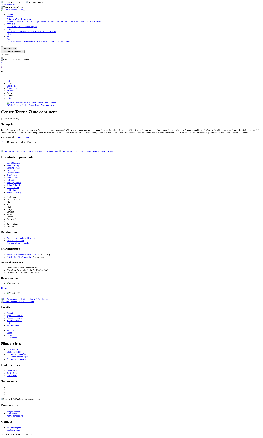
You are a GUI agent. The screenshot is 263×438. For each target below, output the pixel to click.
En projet (89, 22)
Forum (9, 335)
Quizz (55, 41)
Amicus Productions (15, 240)
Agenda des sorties (24, 19)
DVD (9, 26)
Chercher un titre (9, 49)
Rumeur (96, 22)
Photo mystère (13, 325)
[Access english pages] (34, 2)
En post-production (38, 22)
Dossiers (25, 41)
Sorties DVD (12, 371)
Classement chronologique (18, 357)
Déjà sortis (11, 19)
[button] (10, 17)
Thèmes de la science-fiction (41, 41)
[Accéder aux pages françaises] (13, 2)
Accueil (10, 313)
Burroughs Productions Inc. (18, 243)
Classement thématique (16, 359)
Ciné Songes (12, 413)
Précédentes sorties (15, 318)
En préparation (79, 22)
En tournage (51, 22)
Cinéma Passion (13, 411)
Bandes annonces (14, 320)
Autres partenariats (15, 416)
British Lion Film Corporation (19, 257)
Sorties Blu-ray (13, 373)
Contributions (64, 41)
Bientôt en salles (14, 22)
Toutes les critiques (15, 31)
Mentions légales (14, 427)
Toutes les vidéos (14, 41)
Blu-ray (15, 26)
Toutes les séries (14, 352)
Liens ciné (11, 328)
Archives (10, 330)
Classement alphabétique (17, 354)
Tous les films (12, 349)
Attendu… (25, 22)
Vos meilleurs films (31, 31)
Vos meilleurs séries (47, 31)
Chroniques (12, 375)
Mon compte (12, 338)
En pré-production (65, 22)
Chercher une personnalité (12, 52)
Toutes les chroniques (27, 26)
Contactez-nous (13, 430)
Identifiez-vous (8, 5)
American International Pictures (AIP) (23, 238)
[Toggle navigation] (24, 10)
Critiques (10, 323)
